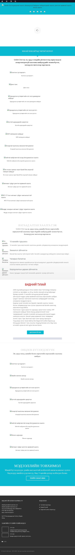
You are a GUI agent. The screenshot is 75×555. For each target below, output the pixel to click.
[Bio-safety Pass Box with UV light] (20, 171)
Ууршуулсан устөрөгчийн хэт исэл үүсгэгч (24, 113)
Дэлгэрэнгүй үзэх (35, 332)
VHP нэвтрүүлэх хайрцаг (23, 137)
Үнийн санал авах (37, 478)
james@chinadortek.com (11, 505)
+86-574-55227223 (8, 510)
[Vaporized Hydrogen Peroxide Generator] (24, 110)
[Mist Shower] (27, 435)
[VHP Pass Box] (23, 134)
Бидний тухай (44, 507)
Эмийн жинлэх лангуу (27, 379)
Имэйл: (3, 505)
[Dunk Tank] (26, 84)
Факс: (3, 512)
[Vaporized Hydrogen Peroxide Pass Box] (25, 97)
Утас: (3, 510)
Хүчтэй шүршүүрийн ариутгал (23, 125)
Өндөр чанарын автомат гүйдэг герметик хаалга (18, 212)
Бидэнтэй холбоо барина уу (48, 509)
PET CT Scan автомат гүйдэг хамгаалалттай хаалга (18, 200)
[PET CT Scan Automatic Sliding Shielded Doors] (18, 196)
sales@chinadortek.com (11, 507)
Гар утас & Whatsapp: (7, 508)
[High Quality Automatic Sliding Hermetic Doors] (17, 209)
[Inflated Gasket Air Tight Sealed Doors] (21, 158)
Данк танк (26, 87)
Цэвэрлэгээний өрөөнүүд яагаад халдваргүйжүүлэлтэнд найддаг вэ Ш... (20, 530)
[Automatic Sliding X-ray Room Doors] (19, 183)
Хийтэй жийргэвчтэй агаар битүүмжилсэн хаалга (21, 161)
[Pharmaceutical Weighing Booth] (27, 376)
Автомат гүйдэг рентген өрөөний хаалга (19, 187)
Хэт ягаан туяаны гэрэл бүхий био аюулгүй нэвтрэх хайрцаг (20, 175)
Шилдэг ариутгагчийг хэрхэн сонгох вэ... (20, 536)
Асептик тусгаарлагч (27, 75)
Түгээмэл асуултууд (45, 505)
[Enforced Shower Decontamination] (23, 122)
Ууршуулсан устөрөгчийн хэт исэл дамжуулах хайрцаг (25, 101)
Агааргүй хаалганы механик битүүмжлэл (22, 149)
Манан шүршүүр (27, 438)
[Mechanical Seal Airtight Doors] (22, 146)
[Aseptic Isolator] (27, 72)
